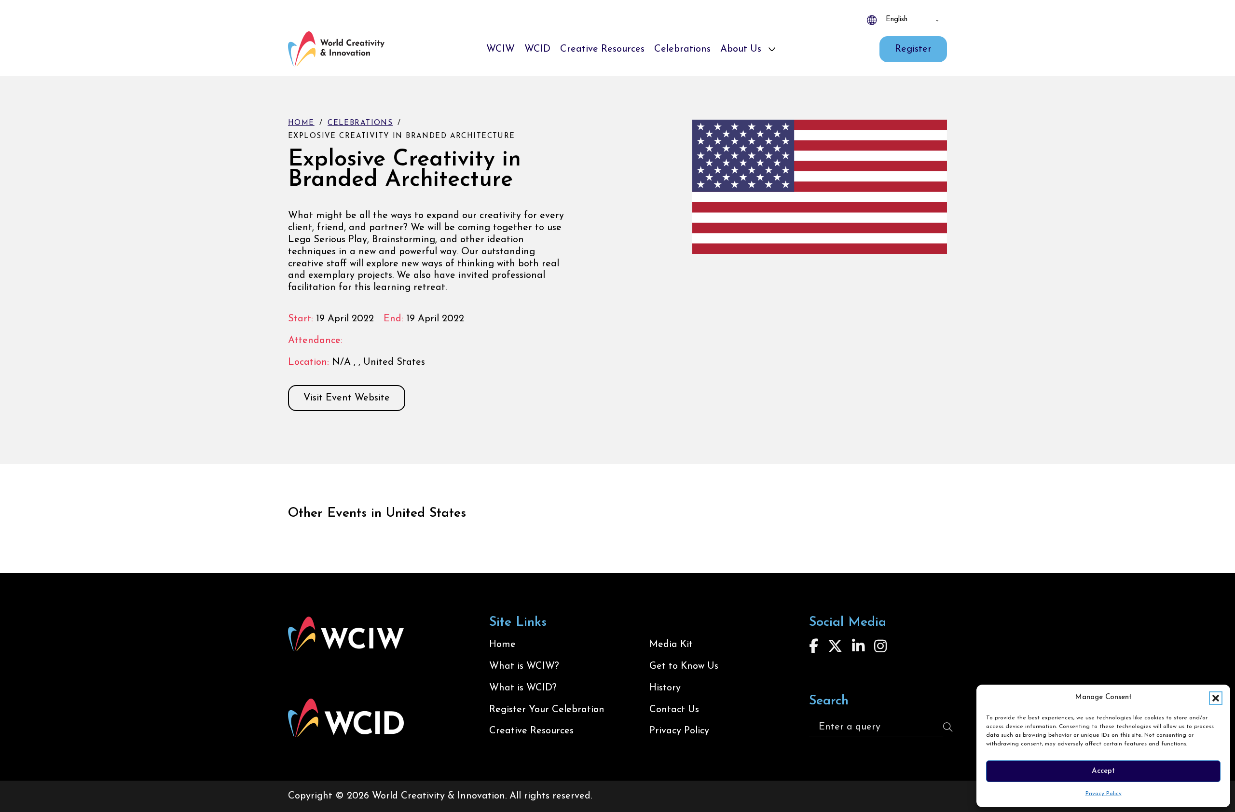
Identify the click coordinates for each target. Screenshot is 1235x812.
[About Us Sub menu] (772, 49)
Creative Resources (602, 49)
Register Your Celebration (546, 710)
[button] (1216, 698)
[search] (948, 727)
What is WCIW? (524, 666)
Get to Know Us (683, 666)
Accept (1103, 771)
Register (913, 49)
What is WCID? (523, 688)
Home (301, 123)
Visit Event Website (346, 398)
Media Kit (671, 644)
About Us (740, 49)
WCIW (500, 49)
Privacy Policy (1103, 794)
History (665, 688)
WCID (537, 49)
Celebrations (682, 49)
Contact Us (674, 710)
